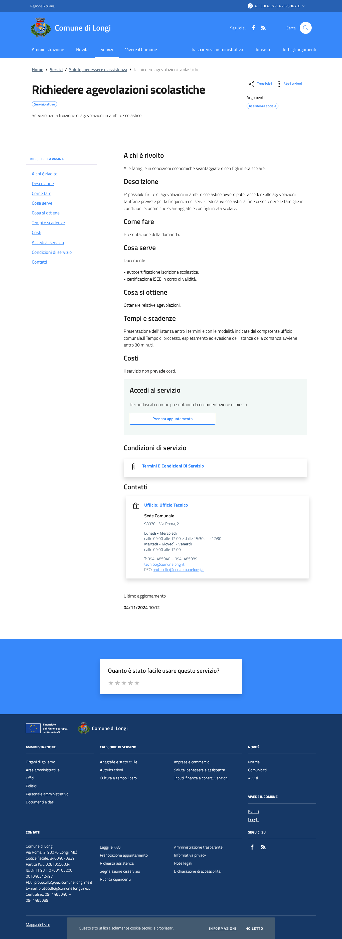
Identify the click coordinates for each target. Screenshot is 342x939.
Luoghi (253, 819)
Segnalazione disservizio (120, 871)
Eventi (253, 811)
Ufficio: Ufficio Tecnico (166, 505)
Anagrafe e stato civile (118, 762)
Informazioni (223, 928)
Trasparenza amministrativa (217, 49)
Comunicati (257, 770)
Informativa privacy (190, 855)
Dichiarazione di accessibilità (197, 871)
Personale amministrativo (47, 794)
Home (37, 69)
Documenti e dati (40, 802)
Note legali (183, 863)
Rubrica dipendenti (115, 879)
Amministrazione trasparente (198, 847)
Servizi (56, 69)
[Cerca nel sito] (306, 28)
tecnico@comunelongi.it (164, 564)
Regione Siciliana (42, 6)
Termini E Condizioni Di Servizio (173, 466)
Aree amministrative (43, 770)
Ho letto (254, 928)
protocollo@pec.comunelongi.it (178, 569)
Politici (31, 786)
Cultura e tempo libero (118, 778)
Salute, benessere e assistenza (98, 69)
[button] (277, 6)
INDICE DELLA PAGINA (47, 159)
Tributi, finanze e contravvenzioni (201, 778)
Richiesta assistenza (117, 863)
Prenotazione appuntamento (124, 855)
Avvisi (253, 778)
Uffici (30, 778)
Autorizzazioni (111, 770)
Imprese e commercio (191, 762)
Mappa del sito (38, 924)
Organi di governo (40, 762)
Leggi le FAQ (110, 847)
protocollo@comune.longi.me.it (64, 888)
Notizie (254, 762)
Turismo (262, 49)
